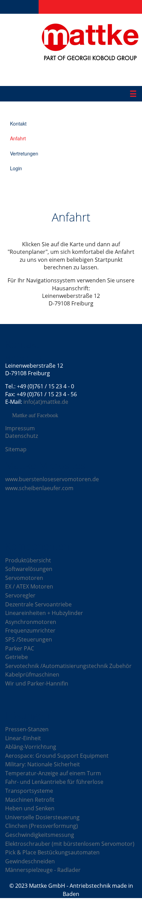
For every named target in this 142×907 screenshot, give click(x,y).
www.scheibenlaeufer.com (39, 488)
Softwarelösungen (28, 569)
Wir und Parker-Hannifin (36, 683)
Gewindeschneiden (30, 861)
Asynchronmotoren (30, 622)
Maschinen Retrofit (29, 799)
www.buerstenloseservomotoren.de (52, 479)
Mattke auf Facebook (35, 415)
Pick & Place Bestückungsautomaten (52, 852)
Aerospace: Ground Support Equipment (57, 755)
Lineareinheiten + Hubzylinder (44, 613)
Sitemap (16, 449)
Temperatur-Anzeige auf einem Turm (53, 773)
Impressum (20, 428)
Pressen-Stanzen (27, 729)
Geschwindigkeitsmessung (39, 835)
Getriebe (16, 657)
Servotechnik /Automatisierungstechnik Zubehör (68, 666)
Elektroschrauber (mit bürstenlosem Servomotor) (69, 843)
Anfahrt (18, 138)
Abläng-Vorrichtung (30, 747)
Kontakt (18, 123)
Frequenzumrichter (30, 630)
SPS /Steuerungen (28, 639)
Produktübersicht (28, 560)
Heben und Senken (29, 808)
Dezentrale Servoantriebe (38, 604)
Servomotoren (24, 578)
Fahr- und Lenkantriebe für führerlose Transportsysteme (54, 786)
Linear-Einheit (23, 738)
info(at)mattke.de (45, 402)
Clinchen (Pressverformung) (41, 826)
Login (16, 168)
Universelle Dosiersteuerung (42, 817)
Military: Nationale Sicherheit (42, 764)
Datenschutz (21, 436)
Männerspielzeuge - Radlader (43, 870)
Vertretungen (24, 153)
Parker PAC (19, 648)
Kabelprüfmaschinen (32, 674)
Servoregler (20, 595)
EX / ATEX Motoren (29, 586)
